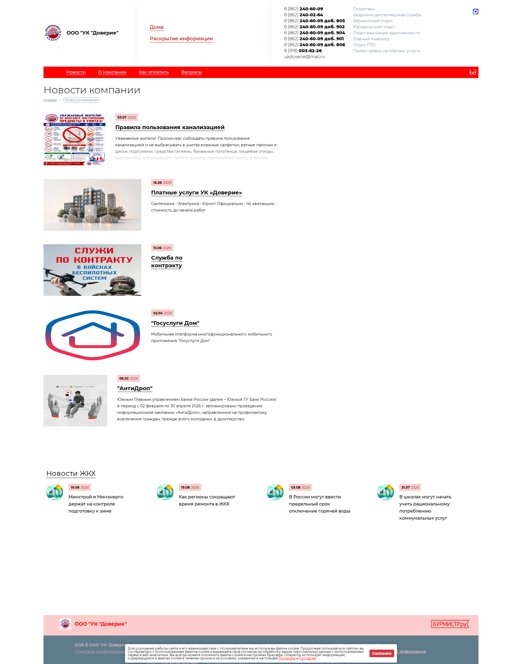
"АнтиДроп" (135, 388)
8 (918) (303, 50)
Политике (287, 658)
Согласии (307, 658)
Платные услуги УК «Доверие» (196, 192)
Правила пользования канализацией (170, 127)
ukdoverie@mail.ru (304, 56)
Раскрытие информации (181, 39)
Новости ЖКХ (71, 473)
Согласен (381, 653)
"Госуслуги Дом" (175, 323)
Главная (50, 100)
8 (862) (303, 8)
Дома (157, 27)
